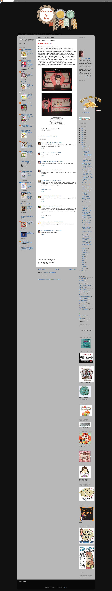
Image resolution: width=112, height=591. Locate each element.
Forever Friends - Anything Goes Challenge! (86, 151)
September (85, 252)
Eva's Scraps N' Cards (26, 151)
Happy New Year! (86, 148)
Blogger (64, 587)
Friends (44, 34)
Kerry (44, 196)
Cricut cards (82, 287)
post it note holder (83, 309)
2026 (82, 128)
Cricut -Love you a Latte (85, 285)
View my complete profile (85, 76)
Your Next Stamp (25, 246)
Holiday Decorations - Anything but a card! (87, 228)
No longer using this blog (26, 126)
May (83, 260)
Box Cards (81, 280)
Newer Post (41, 269)
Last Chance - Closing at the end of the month (30, 224)
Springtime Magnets (29, 174)
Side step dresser (83, 298)
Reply (42, 148)
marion (44, 161)
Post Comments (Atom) (50, 272)
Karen (44, 206)
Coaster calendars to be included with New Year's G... (87, 156)
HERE (49, 43)
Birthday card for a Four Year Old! (86, 242)
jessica (44, 142)
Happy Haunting (29, 163)
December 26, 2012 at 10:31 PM (55, 161)
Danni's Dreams (25, 125)
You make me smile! (87, 210)
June (83, 258)
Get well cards (82, 293)
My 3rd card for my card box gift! (86, 235)
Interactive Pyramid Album (30, 233)
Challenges (52, 34)
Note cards (81, 294)
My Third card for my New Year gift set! (87, 170)
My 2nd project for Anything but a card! (86, 224)
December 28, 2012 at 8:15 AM (55, 222)
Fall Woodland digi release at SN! (30, 53)
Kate (44, 152)
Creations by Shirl (85, 58)
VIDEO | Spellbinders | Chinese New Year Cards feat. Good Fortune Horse (30, 65)
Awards (59, 34)
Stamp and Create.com (27, 221)
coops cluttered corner (27, 93)
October (84, 250)
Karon (44, 170)
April (83, 262)
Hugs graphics (85, 112)
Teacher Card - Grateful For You (30, 118)
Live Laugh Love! (86, 184)
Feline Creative (25, 161)
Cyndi (44, 230)
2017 (82, 134)
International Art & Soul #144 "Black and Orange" (29, 208)
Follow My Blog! (83, 316)
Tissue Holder (82, 305)
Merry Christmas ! (86, 182)
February (84, 266)
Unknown (45, 222)
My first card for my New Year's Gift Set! (87, 177)
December (84, 146)
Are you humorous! (86, 215)
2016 (82, 136)
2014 (82, 140)
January (84, 268)
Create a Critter (83, 283)
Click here (81, 318)
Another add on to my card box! (87, 239)
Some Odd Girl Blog (26, 215)
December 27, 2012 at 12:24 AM (54, 170)
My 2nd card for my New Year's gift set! (87, 174)
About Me (27, 34)
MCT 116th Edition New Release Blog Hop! (30, 75)
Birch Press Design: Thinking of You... (29, 185)
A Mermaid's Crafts (46, 189)
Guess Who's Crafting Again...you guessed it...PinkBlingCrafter (30, 197)
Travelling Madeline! (87, 190)
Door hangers (82, 289)
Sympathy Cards (83, 300)
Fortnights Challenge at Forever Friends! (87, 218)
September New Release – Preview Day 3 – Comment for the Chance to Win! (27, 248)
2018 (82, 132)
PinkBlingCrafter (25, 192)
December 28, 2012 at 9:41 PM (53, 230)
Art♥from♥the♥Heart (26, 60)
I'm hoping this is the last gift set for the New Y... (87, 160)
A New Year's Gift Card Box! (86, 180)
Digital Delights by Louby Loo (26, 131)
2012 (82, 144)
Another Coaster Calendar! (86, 213)
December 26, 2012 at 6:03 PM (53, 152)
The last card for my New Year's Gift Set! (87, 167)
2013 (82, 142)
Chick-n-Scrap (24, 71)
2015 (82, 138)
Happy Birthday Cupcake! (85, 207)
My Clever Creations (26, 182)
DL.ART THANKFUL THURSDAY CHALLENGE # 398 (30, 145)
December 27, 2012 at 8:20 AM (53, 196)
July (83, 256)
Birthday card (82, 278)
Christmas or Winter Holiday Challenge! (87, 187)
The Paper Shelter (25, 241)
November (84, 248)
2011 (82, 270)
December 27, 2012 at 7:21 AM (53, 180)
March (83, 264)
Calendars (81, 282)
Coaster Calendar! (86, 220)
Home (21, 34)
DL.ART (23, 141)
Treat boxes (82, 307)
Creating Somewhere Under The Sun (26, 115)
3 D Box (81, 276)
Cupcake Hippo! (86, 196)
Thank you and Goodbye (26, 242)
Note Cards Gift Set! (87, 205)
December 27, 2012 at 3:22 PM (53, 206)
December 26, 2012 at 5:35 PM (54, 142)
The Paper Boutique (26, 231)
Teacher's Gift (82, 302)
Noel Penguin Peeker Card (30, 153)
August (84, 254)
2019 (82, 130)
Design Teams (36, 34)
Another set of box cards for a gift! (86, 164)
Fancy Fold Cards (83, 291)
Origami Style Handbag (84, 296)
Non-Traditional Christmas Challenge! (85, 193)
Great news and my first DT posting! (86, 202)
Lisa (44, 180)
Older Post (72, 269)
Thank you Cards (83, 303)
